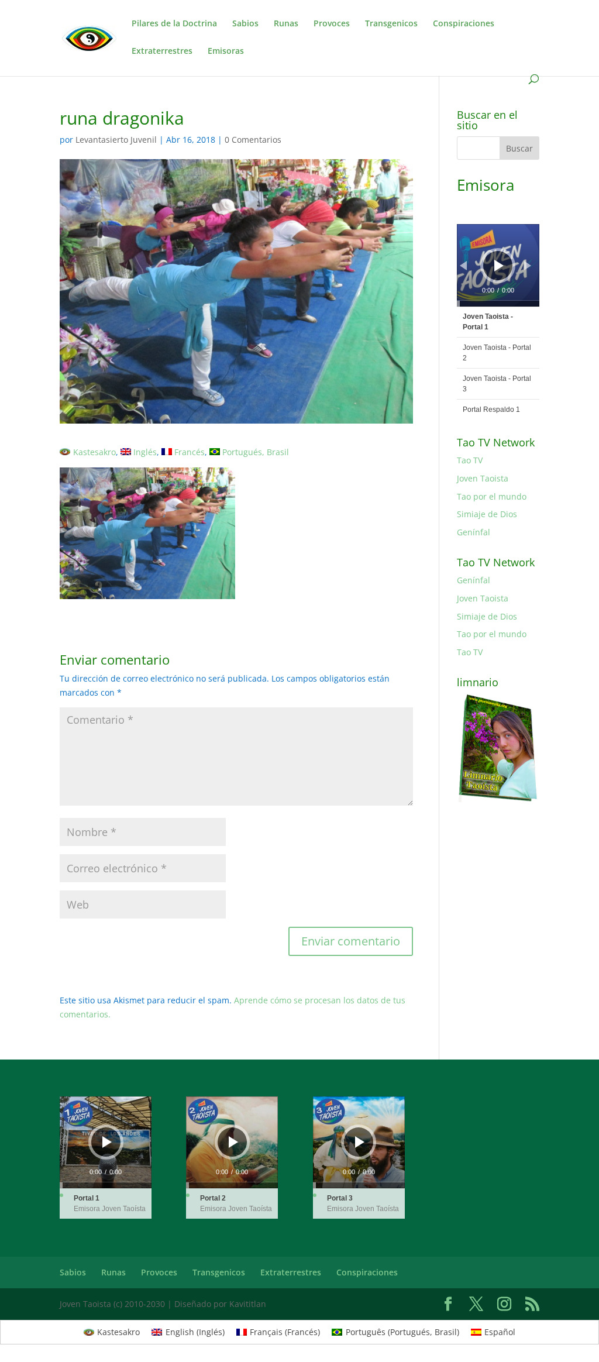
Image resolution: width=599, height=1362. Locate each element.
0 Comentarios (253, 139)
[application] (498, 265)
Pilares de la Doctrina (174, 24)
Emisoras (226, 51)
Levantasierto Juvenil (116, 139)
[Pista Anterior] (463, 265)
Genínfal (473, 532)
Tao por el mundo (491, 496)
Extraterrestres (162, 51)
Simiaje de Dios (487, 514)
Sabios (245, 24)
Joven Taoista (482, 478)
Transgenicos (391, 24)
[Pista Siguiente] (527, 265)
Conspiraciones (463, 24)
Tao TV (470, 460)
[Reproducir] (499, 265)
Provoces (332, 24)
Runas (286, 24)
